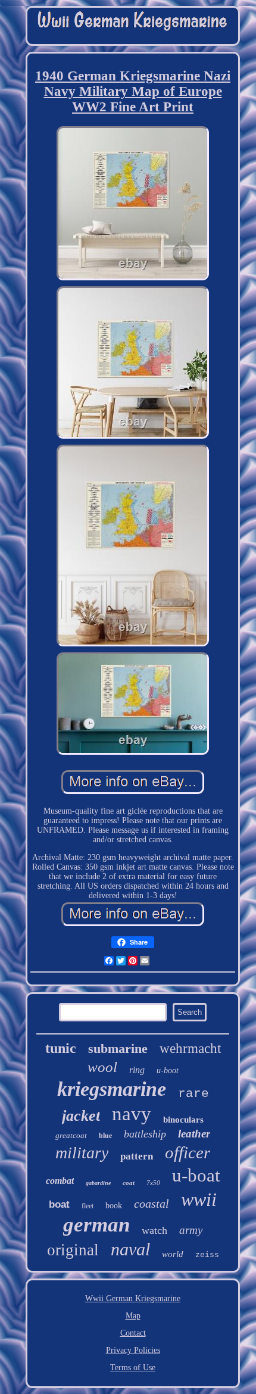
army (190, 1230)
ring (137, 1070)
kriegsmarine (111, 1089)
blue (105, 1136)
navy (131, 1113)
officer (187, 1152)
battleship (145, 1134)
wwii (199, 1199)
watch (154, 1230)
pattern (136, 1156)
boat (59, 1204)
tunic (60, 1048)
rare (193, 1094)
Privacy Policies (133, 1350)
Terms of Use (132, 1367)
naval (130, 1249)
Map (133, 1315)
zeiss (207, 1255)
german (96, 1224)
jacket (81, 1115)
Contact (133, 1333)
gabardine (98, 1183)
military (81, 1152)
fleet (87, 1206)
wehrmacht (190, 1048)
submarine (118, 1048)
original (73, 1250)
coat (129, 1182)
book (113, 1205)
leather (194, 1133)
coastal (151, 1203)
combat (60, 1181)
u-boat (196, 1175)
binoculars (183, 1119)
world (172, 1254)
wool (102, 1067)
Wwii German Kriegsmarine (132, 1298)
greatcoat (71, 1135)
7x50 (153, 1182)
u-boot (168, 1070)
